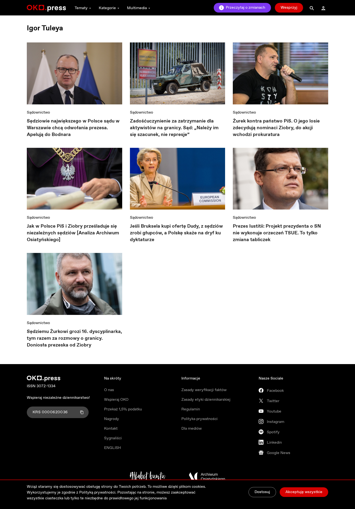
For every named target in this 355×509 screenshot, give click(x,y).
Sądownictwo (38, 112)
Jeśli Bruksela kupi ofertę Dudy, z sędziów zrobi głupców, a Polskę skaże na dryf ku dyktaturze (176, 233)
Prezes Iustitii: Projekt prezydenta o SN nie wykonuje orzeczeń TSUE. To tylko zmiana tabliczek (277, 233)
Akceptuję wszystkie (303, 492)
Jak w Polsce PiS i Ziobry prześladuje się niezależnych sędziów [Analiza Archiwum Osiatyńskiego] (73, 233)
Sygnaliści (113, 438)
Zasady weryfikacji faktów (204, 390)
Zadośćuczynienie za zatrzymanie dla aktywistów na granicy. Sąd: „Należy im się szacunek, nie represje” (174, 128)
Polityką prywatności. (97, 492)
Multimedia (137, 8)
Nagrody (111, 418)
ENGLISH (112, 447)
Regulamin (190, 409)
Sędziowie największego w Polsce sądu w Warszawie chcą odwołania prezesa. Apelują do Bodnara (73, 128)
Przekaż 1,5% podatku (123, 409)
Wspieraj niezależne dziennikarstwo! (58, 397)
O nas (109, 390)
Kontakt (111, 428)
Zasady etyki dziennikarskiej (205, 399)
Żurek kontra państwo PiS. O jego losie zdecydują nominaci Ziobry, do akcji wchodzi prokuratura (276, 128)
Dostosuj (262, 492)
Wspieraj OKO (116, 399)
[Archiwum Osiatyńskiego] (207, 476)
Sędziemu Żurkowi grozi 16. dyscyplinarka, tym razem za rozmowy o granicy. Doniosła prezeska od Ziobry (74, 338)
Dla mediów (191, 428)
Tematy (81, 8)
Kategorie (107, 8)
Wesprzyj (289, 7)
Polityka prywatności (199, 418)
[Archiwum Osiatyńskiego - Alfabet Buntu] (148, 476)
